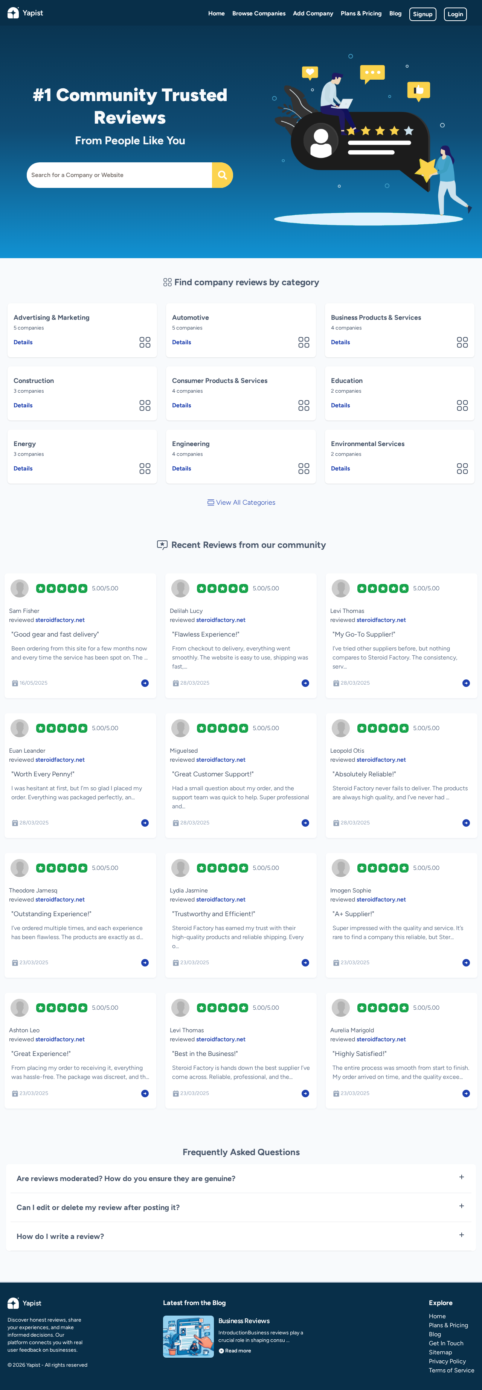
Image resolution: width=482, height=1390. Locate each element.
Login (455, 14)
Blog (395, 13)
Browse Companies (258, 13)
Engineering (191, 444)
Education (347, 381)
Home (216, 13)
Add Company (313, 13)
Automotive (190, 317)
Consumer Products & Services (219, 381)
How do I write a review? (60, 1236)
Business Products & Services (376, 317)
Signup (423, 14)
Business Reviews (244, 1321)
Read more (238, 1351)
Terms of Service (451, 1370)
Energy (25, 444)
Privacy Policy (447, 1361)
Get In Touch (446, 1343)
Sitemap (440, 1352)
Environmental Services (367, 444)
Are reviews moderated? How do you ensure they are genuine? (126, 1178)
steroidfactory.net (60, 619)
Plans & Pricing (361, 13)
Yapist (33, 12)
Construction (34, 381)
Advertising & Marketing (52, 317)
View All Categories (245, 502)
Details (23, 342)
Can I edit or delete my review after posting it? (98, 1207)
